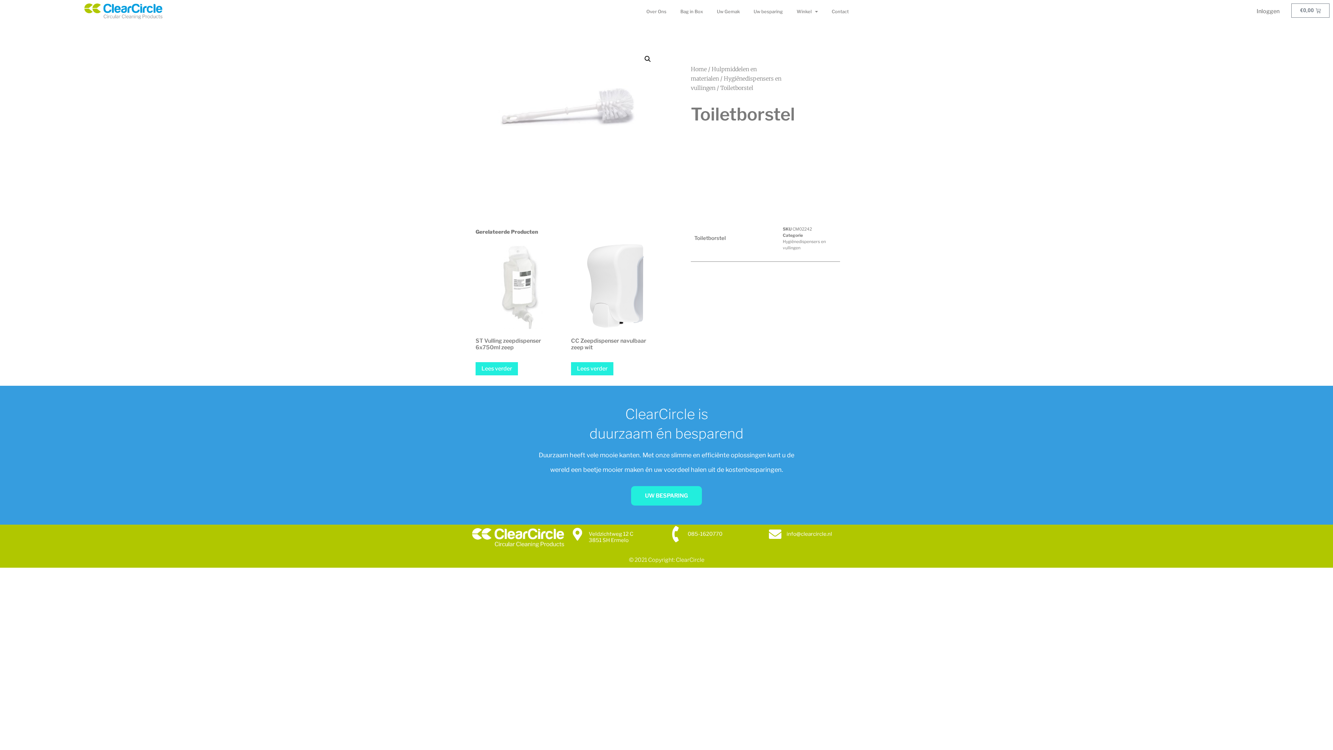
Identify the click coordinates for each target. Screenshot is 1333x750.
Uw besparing (768, 11)
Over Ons (656, 11)
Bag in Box (691, 11)
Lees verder (496, 368)
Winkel (804, 11)
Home (699, 69)
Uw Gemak (728, 11)
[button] (648, 59)
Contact (840, 11)
